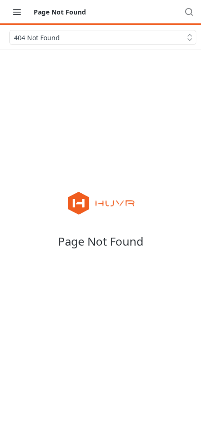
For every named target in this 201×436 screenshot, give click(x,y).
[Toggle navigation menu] (16, 11)
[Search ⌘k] (188, 11)
